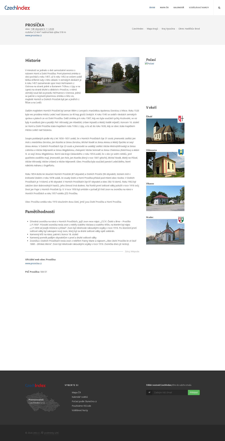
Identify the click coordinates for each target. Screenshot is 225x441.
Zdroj (127, 251)
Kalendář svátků (80, 396)
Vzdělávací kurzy (80, 410)
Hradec (149, 217)
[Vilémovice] (165, 164)
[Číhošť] (165, 131)
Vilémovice (151, 150)
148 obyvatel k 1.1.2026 (42, 28)
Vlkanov (150, 184)
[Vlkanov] (165, 198)
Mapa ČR (76, 392)
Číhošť (149, 116)
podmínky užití (51, 432)
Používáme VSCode (81, 405)
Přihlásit (194, 392)
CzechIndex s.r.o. (37, 402)
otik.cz (36, 432)
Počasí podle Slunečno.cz (84, 401)
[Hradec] (165, 232)
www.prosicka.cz (33, 35)
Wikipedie (135, 251)
